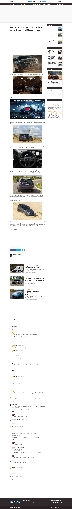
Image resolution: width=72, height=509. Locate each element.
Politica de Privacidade (47, 4)
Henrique (14, 467)
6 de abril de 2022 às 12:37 (19, 355)
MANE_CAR (14, 404)
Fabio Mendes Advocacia (52, 111)
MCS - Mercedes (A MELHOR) (20, 447)
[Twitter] (43, 33)
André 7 (15, 345)
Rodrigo (16, 376)
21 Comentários (25, 33)
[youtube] (18, 257)
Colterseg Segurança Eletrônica (18, 419)
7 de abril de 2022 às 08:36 (19, 467)
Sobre (53, 507)
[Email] (44, 33)
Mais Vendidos (15, 4)
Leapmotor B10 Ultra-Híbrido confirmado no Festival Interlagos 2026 (33, 293)
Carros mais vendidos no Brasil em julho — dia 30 (52, 63)
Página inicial (12, 24)
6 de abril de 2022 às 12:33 (19, 326)
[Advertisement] (36, 14)
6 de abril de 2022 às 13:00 (19, 383)
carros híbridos (27, 289)
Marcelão (16, 391)
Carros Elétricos (25, 4)
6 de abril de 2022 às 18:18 (20, 350)
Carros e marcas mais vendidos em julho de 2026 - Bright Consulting (52, 57)
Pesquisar (60, 1)
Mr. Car (13, 460)
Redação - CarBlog (17, 254)
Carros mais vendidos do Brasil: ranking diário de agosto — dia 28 (54, 105)
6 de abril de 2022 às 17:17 (21, 345)
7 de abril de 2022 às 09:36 (18, 476)
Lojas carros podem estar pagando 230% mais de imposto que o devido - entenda (54, 113)
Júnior (15, 350)
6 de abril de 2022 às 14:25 (23, 370)
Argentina (27, 264)
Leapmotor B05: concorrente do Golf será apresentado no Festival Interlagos (35, 279)
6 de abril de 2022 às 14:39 (21, 376)
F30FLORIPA (14, 397)
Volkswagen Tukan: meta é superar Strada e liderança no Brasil (52, 51)
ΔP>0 (55, 96)
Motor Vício (50, 103)
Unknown (14, 383)
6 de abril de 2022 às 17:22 (20, 426)
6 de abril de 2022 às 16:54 (27, 419)
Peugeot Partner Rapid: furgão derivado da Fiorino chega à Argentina (35, 266)
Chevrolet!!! (14, 426)
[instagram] (13, 257)
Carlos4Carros (17, 370)
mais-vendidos (55, 90)
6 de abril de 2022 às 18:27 (20, 414)
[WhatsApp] (22, 250)
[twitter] (16, 257)
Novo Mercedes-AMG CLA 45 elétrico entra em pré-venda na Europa (52, 28)
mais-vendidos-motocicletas (55, 94)
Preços (20, 4)
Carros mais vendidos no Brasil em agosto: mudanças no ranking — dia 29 (52, 41)
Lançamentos (35, 4)
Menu (11, 1)
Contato (40, 4)
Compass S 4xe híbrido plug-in (35, 51)
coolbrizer (14, 326)
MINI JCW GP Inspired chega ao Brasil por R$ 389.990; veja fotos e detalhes (51, 35)
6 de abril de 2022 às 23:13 (29, 447)
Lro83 (15, 414)
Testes (30, 4)
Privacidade (57, 507)
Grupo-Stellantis (17, 24)
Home (11, 4)
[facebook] (15, 257)
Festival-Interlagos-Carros (29, 276)
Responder (13, 329)
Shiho (15, 363)
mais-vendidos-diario (55, 91)
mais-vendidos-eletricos (55, 93)
